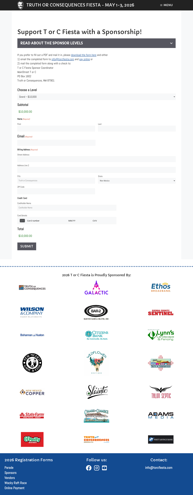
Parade (9, 467)
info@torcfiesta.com (63, 59)
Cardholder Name (24, 203)
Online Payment (14, 488)
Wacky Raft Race (16, 483)
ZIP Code (20, 186)
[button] (166, 5)
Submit (26, 246)
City (18, 176)
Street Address (23, 154)
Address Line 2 (23, 165)
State (100, 176)
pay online (84, 59)
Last (100, 124)
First (19, 124)
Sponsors (11, 472)
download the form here (83, 55)
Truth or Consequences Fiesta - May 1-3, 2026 (80, 5)
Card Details (22, 215)
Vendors (10, 478)
